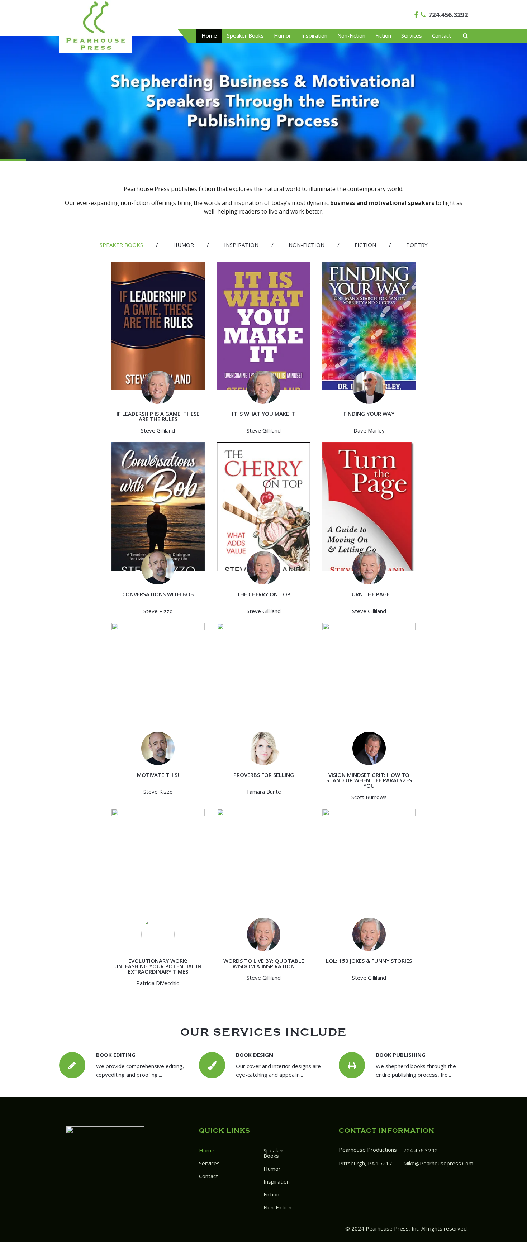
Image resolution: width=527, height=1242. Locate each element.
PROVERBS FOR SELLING (263, 774)
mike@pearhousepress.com (438, 1163)
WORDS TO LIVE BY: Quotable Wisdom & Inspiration (263, 963)
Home (209, 35)
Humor (282, 35)
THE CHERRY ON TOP (263, 594)
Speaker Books (245, 35)
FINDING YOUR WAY (368, 413)
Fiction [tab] (365, 244)
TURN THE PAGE (369, 594)
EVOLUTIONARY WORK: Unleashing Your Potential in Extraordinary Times (157, 966)
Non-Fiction (351, 35)
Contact (441, 35)
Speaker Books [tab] (121, 244)
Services (411, 35)
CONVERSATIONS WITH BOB (158, 594)
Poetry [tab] (417, 244)
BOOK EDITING (116, 1054)
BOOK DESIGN (254, 1054)
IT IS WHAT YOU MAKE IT (263, 413)
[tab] (121, 245)
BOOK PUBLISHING (401, 1054)
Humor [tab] (183, 244)
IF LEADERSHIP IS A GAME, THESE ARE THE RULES (158, 416)
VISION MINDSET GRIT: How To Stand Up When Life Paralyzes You (369, 780)
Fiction (383, 35)
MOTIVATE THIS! (158, 774)
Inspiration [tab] (241, 244)
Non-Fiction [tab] (306, 244)
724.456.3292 (448, 14)
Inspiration (314, 35)
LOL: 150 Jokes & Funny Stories (369, 960)
